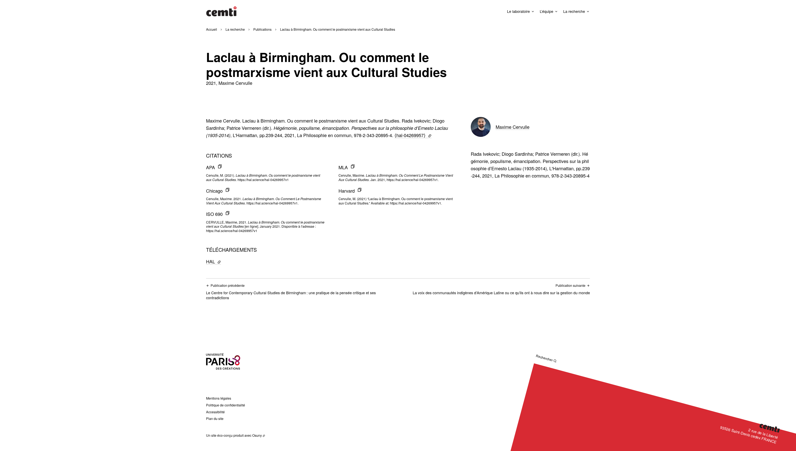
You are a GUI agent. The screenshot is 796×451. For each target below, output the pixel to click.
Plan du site (214, 418)
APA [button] (210, 167)
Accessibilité (215, 412)
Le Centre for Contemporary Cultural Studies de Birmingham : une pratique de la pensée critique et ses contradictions (291, 291)
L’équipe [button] (546, 11)
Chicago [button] (214, 190)
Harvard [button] (347, 190)
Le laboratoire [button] (518, 11)
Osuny (257, 435)
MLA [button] (343, 167)
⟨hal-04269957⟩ (413, 135)
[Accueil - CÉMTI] (221, 11)
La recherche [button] (574, 11)
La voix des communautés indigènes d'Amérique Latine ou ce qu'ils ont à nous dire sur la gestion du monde (501, 289)
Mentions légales (218, 398)
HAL (224, 261)
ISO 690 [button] (214, 214)
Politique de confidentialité (225, 405)
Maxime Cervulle (512, 127)
